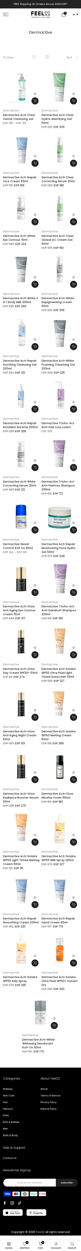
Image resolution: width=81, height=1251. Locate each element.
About (44, 1089)
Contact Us (10, 1158)
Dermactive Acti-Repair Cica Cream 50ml (20, 179)
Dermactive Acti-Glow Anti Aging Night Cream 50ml (19, 735)
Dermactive (11, 110)
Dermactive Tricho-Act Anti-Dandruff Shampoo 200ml (58, 610)
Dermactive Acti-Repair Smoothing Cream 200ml (21, 920)
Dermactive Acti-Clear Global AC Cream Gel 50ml (57, 240)
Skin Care (8, 1095)
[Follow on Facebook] (4, 1203)
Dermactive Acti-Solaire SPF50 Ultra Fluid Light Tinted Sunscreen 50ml (58, 673)
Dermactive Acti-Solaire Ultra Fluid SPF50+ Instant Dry (59, 981)
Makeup (7, 1089)
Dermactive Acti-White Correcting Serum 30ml (19, 483)
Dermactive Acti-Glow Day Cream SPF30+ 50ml (20, 671)
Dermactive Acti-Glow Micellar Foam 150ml (57, 796)
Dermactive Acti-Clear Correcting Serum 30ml (58, 179)
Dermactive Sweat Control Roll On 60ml (18, 546)
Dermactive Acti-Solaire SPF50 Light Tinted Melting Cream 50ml (21, 860)
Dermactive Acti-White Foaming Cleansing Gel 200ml (58, 364)
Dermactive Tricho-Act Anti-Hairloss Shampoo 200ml (58, 485)
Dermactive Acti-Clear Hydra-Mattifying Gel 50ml (57, 119)
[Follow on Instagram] (12, 1203)
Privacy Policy (48, 1102)
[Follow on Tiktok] (19, 1203)
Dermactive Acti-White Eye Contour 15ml (19, 238)
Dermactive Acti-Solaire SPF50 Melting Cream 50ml (58, 735)
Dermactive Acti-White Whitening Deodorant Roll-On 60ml (38, 1043)
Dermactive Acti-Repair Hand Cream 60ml (58, 920)
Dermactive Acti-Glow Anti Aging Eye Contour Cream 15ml (19, 610)
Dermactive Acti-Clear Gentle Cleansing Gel (19, 117)
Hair (5, 1102)
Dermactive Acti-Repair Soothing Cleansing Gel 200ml (20, 364)
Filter (10, 57)
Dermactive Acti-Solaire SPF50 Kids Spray (20, 979)
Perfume (8, 1109)
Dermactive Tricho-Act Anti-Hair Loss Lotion (57, 425)
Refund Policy (48, 1109)
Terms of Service (50, 1095)
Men (5, 1128)
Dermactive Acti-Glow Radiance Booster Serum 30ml (21, 798)
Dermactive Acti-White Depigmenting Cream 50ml (57, 302)
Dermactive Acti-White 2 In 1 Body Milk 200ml (20, 300)
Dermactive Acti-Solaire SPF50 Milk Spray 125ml (58, 858)
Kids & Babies (11, 1122)
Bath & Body (10, 1135)
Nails (6, 1115)
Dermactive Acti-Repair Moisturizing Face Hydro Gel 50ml (58, 548)
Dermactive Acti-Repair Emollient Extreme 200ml (20, 425)
